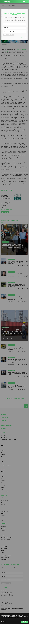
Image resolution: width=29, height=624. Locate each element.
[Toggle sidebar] (2, 1)
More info (3, 621)
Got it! (24, 621)
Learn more (23, 37)
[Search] (27, 1)
